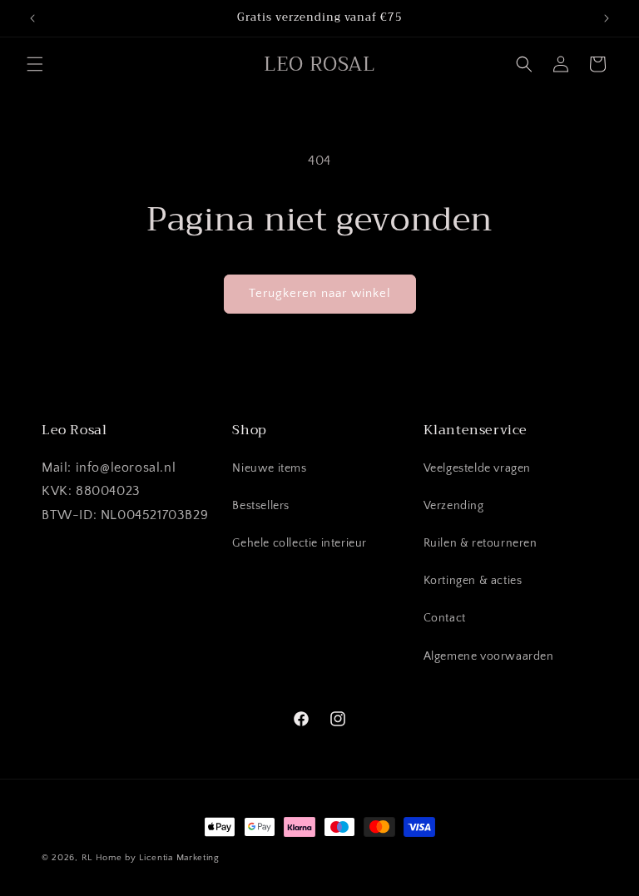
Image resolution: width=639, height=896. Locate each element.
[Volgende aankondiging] (606, 18)
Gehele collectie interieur (299, 543)
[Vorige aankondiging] (32, 18)
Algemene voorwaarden (489, 656)
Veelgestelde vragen (477, 468)
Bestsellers (261, 505)
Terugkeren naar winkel (320, 293)
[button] (35, 64)
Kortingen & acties (473, 580)
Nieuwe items (269, 468)
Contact (445, 618)
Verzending (454, 505)
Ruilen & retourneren (480, 543)
